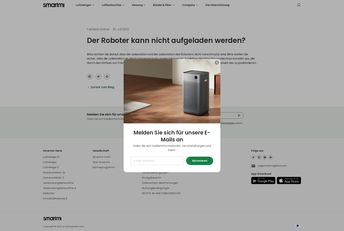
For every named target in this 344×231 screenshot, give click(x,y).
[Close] (217, 62)
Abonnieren (199, 161)
